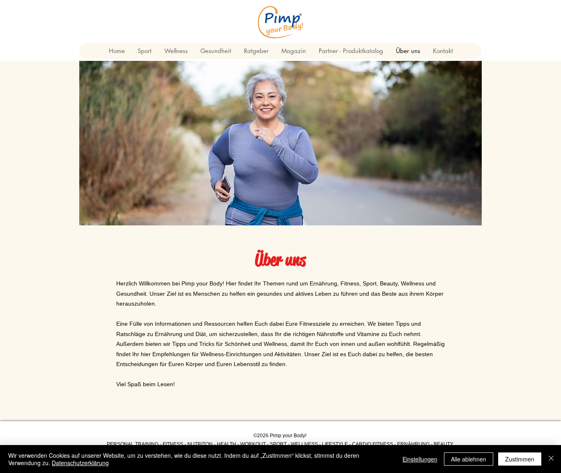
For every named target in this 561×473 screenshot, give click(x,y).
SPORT (279, 444)
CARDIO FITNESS (372, 444)
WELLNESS (304, 444)
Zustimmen (519, 459)
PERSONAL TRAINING (133, 444)
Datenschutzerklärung (80, 463)
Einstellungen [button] (419, 459)
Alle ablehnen (468, 459)
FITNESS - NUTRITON (188, 444)
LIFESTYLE (335, 444)
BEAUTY (443, 444)
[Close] (551, 459)
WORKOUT (253, 444)
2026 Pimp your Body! (281, 435)
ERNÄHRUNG (413, 444)
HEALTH (226, 444)
